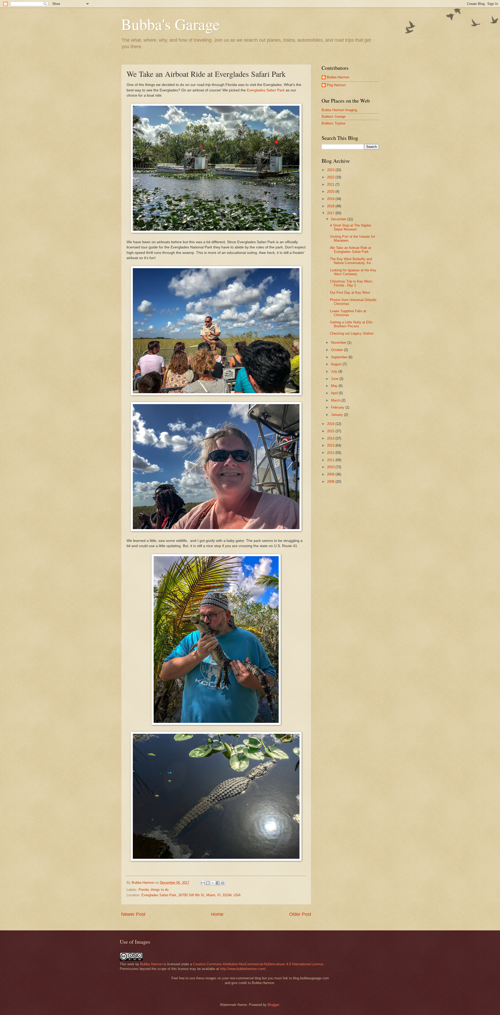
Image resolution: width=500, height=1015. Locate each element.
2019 (331, 199)
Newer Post (133, 914)
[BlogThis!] (207, 883)
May (335, 386)
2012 (331, 453)
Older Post (300, 914)
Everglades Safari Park (266, 90)
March (336, 400)
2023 (331, 170)
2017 (331, 213)
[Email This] (202, 883)
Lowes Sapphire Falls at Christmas (348, 313)
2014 (331, 438)
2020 (331, 191)
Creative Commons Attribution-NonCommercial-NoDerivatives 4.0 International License (258, 964)
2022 (331, 177)
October (337, 350)
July (334, 371)
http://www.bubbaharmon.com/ (243, 969)
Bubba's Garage (170, 24)
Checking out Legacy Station (351, 333)
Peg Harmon (336, 85)
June (335, 379)
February (338, 407)
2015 (331, 431)
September (339, 357)
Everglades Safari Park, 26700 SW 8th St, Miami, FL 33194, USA (191, 895)
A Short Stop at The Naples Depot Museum (350, 227)
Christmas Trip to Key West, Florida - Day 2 (351, 283)
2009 (331, 474)
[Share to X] (212, 883)
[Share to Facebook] (217, 883)
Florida (144, 890)
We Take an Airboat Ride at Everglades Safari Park (350, 250)
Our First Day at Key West (350, 293)
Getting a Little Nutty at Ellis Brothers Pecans (351, 324)
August (337, 364)
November (339, 342)
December (339, 219)
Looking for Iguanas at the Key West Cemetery (353, 272)
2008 (331, 482)
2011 (331, 460)
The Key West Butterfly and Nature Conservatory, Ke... (352, 261)
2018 (331, 206)
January (337, 415)
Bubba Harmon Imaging (339, 110)
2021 (331, 184)
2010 (331, 467)
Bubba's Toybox (334, 123)
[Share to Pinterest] (222, 883)
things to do (159, 890)
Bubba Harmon (338, 77)
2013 (331, 445)
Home (217, 914)
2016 (331, 424)
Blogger (273, 1005)
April (335, 393)
